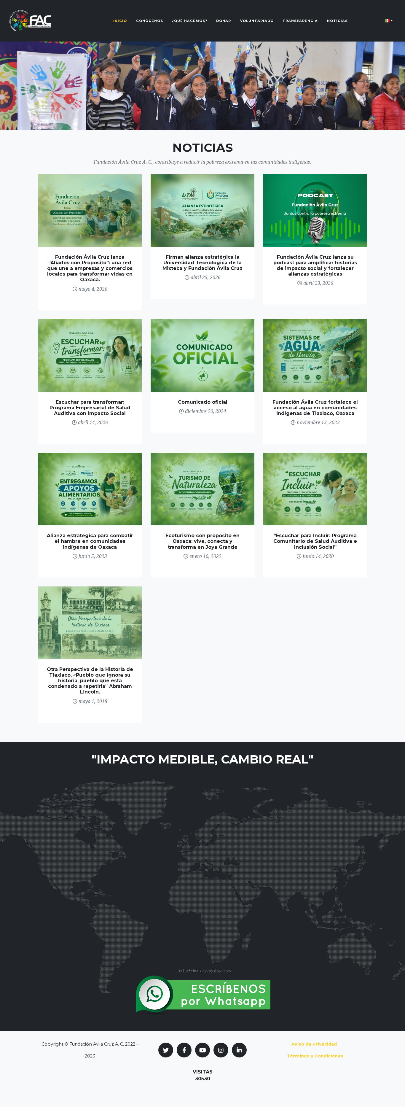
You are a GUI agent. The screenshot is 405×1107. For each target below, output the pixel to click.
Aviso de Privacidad (314, 1044)
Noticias (337, 21)
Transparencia (300, 21)
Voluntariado (257, 21)
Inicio (120, 21)
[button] (389, 21)
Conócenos (149, 21)
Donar (223, 21)
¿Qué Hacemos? (189, 21)
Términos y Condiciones (315, 1056)
